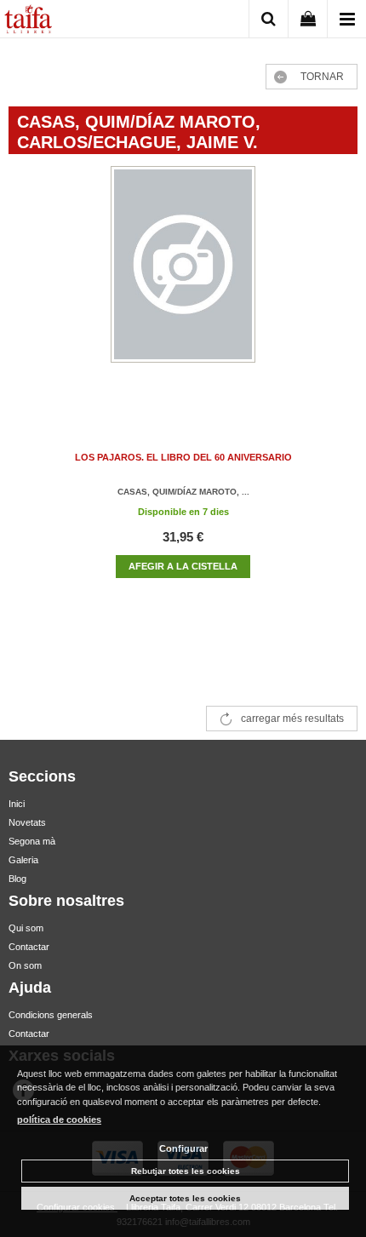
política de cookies (59, 1119)
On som (25, 965)
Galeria (23, 860)
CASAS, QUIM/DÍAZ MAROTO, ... (183, 491)
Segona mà (32, 841)
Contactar (29, 947)
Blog (17, 878)
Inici (17, 804)
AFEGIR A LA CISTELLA (183, 566)
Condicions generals (51, 1015)
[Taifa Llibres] (28, 21)
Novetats (27, 822)
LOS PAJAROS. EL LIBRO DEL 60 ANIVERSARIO (183, 457)
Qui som (26, 928)
